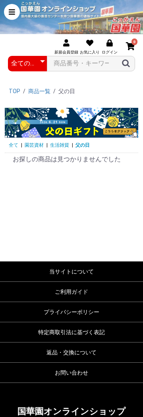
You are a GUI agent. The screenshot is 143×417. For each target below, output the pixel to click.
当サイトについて (71, 271)
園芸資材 (34, 145)
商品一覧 (39, 91)
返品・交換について (71, 352)
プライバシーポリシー (71, 312)
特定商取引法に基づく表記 (71, 332)
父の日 (82, 145)
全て (13, 145)
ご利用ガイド (71, 292)
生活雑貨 (59, 145)
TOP (14, 91)
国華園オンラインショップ (71, 411)
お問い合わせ (71, 372)
